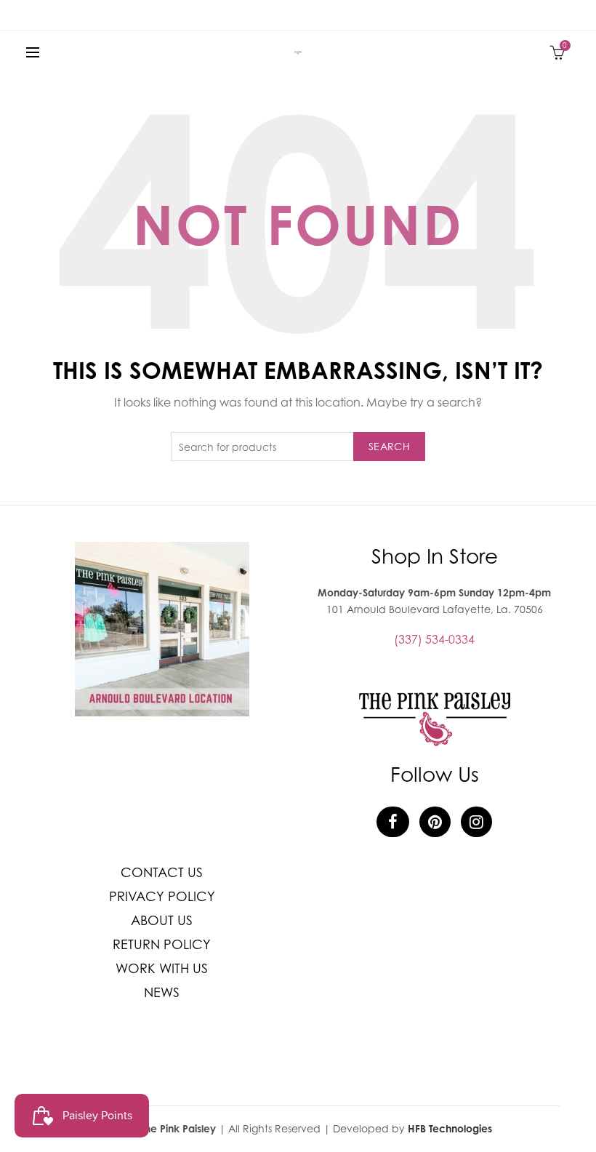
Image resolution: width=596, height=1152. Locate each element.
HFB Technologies (450, 1128)
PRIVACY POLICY (162, 896)
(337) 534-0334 (434, 639)
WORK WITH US (162, 968)
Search (389, 446)
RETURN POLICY (162, 944)
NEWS (162, 992)
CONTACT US (162, 872)
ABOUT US (162, 920)
